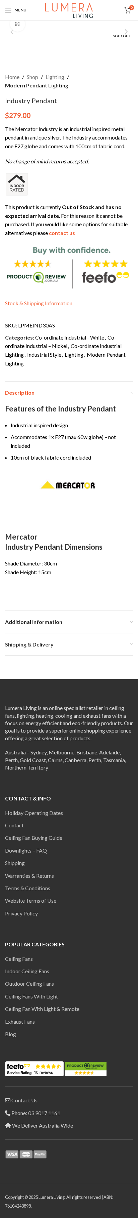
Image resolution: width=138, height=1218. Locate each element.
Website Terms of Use (30, 900)
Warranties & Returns (29, 875)
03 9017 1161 (44, 1113)
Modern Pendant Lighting (36, 85)
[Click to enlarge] (17, 24)
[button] (11, 32)
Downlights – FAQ (26, 850)
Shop (32, 77)
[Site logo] (69, 9)
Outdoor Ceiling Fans (29, 983)
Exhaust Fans (20, 1021)
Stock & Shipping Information (38, 303)
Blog (10, 1034)
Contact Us (24, 1100)
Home (12, 77)
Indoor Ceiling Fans (27, 971)
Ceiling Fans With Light (31, 996)
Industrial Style (44, 354)
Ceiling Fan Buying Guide (33, 837)
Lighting (55, 77)
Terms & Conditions (27, 888)
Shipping (15, 863)
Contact (14, 825)
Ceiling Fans (19, 958)
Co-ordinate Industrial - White (69, 337)
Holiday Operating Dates (34, 813)
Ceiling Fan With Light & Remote (42, 1009)
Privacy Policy (21, 913)
